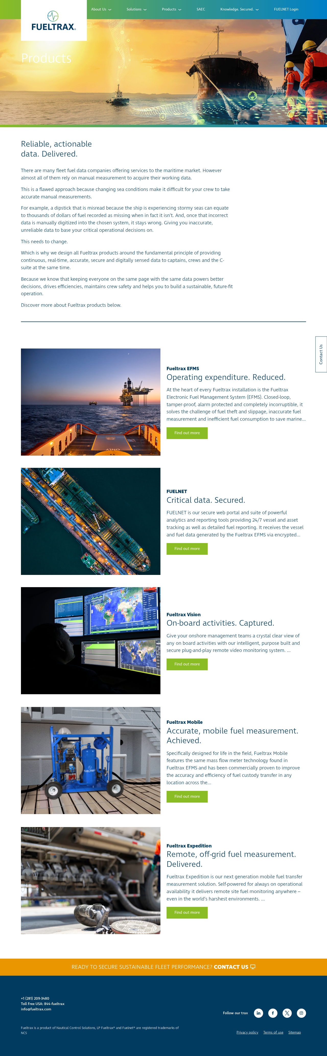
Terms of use (273, 1032)
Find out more (187, 433)
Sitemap (294, 1032)
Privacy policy (247, 1032)
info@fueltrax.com (36, 1009)
